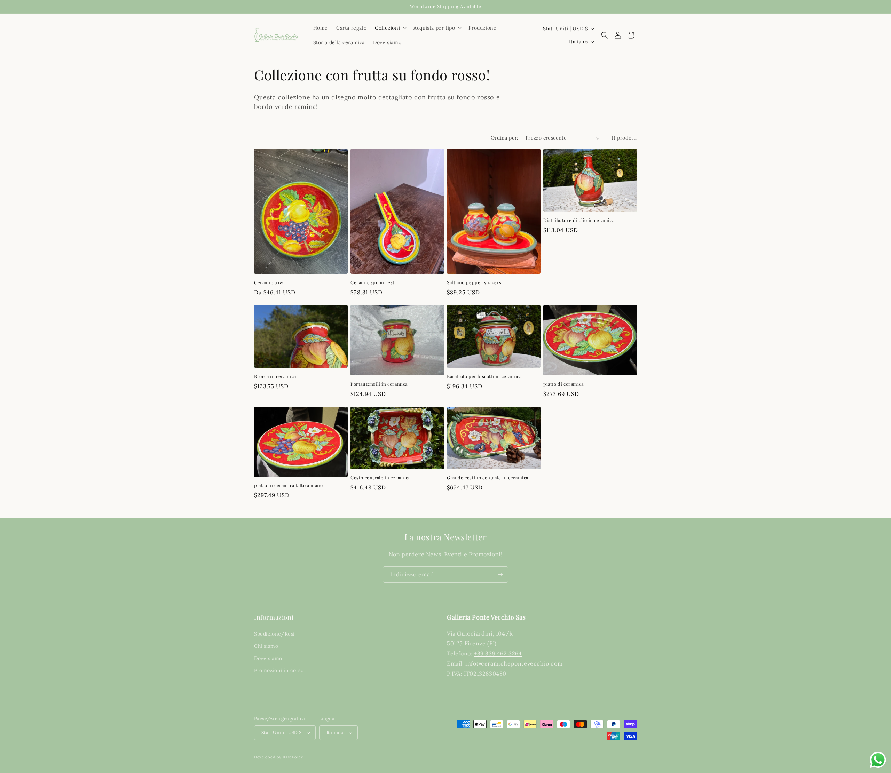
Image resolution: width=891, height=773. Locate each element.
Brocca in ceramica (275, 376)
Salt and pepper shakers (474, 282)
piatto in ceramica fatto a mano (288, 485)
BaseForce (293, 757)
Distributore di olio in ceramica (578, 220)
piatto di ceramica (563, 384)
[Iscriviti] (500, 574)
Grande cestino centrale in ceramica (487, 477)
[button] (390, 28)
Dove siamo (268, 658)
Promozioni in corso (278, 670)
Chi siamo (266, 646)
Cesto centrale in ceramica (380, 477)
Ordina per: (504, 138)
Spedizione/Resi (274, 634)
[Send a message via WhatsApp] (878, 760)
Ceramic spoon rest (372, 282)
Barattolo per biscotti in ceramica (484, 376)
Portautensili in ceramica (379, 384)
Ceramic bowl (269, 282)
